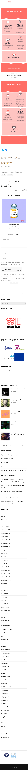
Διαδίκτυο (5, 659)
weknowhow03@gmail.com (8, 380)
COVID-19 (5, 639)
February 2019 (6, 620)
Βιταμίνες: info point (14, 224)
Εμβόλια (4, 670)
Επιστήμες (5, 673)
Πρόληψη (12, 73)
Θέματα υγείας (6, 676)
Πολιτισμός (5, 690)
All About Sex (6, 633)
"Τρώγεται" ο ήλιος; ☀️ (19, 157)
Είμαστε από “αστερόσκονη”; (18, 388)
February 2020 (6, 610)
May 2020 (5, 600)
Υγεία (16, 73)
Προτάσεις (5, 700)
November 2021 (6, 540)
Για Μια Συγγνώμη (15, 411)
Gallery (4, 646)
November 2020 (6, 580)
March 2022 (5, 526)
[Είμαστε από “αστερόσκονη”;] (5, 392)
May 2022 (5, 519)
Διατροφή (5, 663)
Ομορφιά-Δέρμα (6, 686)
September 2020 (6, 587)
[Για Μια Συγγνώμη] (5, 414)
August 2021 (5, 550)
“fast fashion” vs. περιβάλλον (18, 494)
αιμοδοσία (12, 172)
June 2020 (5, 597)
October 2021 (6, 543)
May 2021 (5, 560)
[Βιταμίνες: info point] (14, 211)
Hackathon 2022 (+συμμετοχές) (17, 482)
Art (3, 636)
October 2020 (6, 583)
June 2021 (5, 556)
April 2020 (5, 604)
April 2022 (5, 523)
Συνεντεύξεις (5, 710)
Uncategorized (6, 653)
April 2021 (5, 563)
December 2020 (6, 577)
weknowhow (5, 172)
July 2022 (5, 513)
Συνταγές (4, 713)
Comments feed (5, 734)
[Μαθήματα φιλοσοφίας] (5, 403)
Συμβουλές (5, 707)
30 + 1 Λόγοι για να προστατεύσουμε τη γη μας (17, 433)
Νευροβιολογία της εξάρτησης (14, 498)
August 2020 (5, 590)
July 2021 (5, 553)
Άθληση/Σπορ (6, 656)
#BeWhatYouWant (7, 629)
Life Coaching (6, 649)
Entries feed (4, 730)
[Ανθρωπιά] (5, 425)
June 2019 (5, 617)
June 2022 (5, 516)
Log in (3, 726)
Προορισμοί (5, 697)
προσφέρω (9, 174)
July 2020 (5, 593)
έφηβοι (3, 174)
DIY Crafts (5, 643)
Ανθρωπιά (13, 422)
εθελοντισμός (19, 172)
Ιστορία (4, 680)
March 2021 (5, 567)
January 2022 (6, 533)
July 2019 (5, 614)
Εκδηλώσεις (5, 666)
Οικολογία (5, 683)
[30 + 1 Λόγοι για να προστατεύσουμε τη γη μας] (5, 436)
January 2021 (6, 573)
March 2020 (5, 607)
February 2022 (6, 529)
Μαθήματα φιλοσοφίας (16, 400)
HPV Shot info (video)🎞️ (6, 157)
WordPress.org (5, 737)
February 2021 (6, 570)
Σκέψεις (4, 703)
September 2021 (6, 546)
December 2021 (6, 536)
